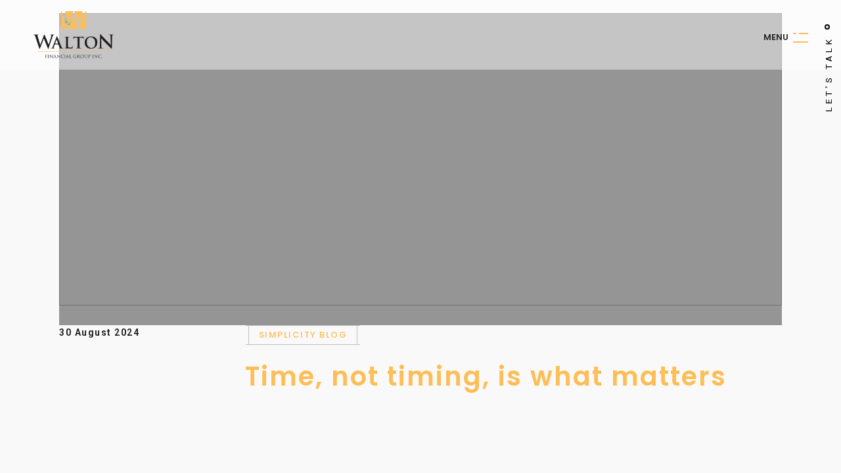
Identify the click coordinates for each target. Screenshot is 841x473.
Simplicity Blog (303, 334)
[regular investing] (420, 159)
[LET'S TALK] (827, 27)
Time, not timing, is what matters (486, 376)
